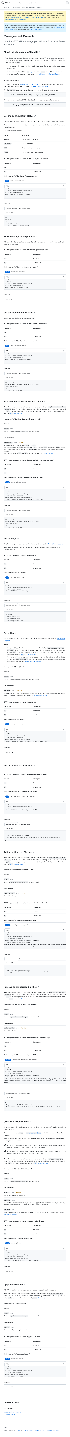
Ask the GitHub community (13, 1412)
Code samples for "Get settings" (15, 572)
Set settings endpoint (55, 544)
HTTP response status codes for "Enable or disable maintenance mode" (29, 460)
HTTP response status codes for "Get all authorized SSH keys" (25, 774)
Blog (57, 1430)
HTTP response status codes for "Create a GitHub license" (24, 1221)
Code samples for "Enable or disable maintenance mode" (23, 477)
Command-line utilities (33, 661)
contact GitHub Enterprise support (15, 19)
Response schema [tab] (24, 208)
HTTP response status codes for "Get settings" (20, 555)
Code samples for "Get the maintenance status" (20, 341)
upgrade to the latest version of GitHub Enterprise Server (28, 17)
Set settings (10, 633)
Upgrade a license (13, 1284)
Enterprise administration (19, 7)
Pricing (42, 1430)
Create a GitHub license (39, 86)
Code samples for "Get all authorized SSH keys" (20, 792)
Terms (26, 1430)
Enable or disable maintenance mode (23, 401)
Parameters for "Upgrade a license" (16, 1303)
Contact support (10, 1414)
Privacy (31, 1430)
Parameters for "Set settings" (14, 667)
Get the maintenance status (18, 312)
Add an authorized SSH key (18, 852)
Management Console (35, 7)
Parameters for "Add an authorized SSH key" (19, 870)
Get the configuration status (19, 116)
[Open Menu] (67, 2)
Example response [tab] (11, 208)
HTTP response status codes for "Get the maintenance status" (25, 324)
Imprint (19, 1430)
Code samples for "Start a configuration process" (21, 267)
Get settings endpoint (40, 695)
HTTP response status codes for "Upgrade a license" (22, 1337)
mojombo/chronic (48, 453)
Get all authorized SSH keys (18, 765)
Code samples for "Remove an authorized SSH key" (21, 1055)
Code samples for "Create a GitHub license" (19, 1238)
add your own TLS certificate (49, 74)
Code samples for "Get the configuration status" (20, 176)
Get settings (10, 538)
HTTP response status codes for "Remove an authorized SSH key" (27, 1038)
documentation (17, 413)
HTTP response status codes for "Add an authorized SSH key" (25, 903)
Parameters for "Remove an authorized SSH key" (20, 1004)
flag (29, 72)
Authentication (10, 80)
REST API (7, 7)
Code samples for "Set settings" (15, 719)
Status (37, 1430)
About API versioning (36, 29)
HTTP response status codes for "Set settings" (20, 702)
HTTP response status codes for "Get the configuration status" (26, 159)
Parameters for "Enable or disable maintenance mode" (22, 419)
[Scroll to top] (66, 1433)
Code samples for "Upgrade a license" (17, 1354)
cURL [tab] (7, 186)
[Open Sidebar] (2, 7)
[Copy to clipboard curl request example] (63, 186)
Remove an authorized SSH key (20, 987)
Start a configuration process (19, 236)
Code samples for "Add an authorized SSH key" (20, 920)
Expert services (50, 1430)
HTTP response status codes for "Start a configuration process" (26, 250)
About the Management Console (21, 52)
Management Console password (31, 84)
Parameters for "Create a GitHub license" (18, 1169)
